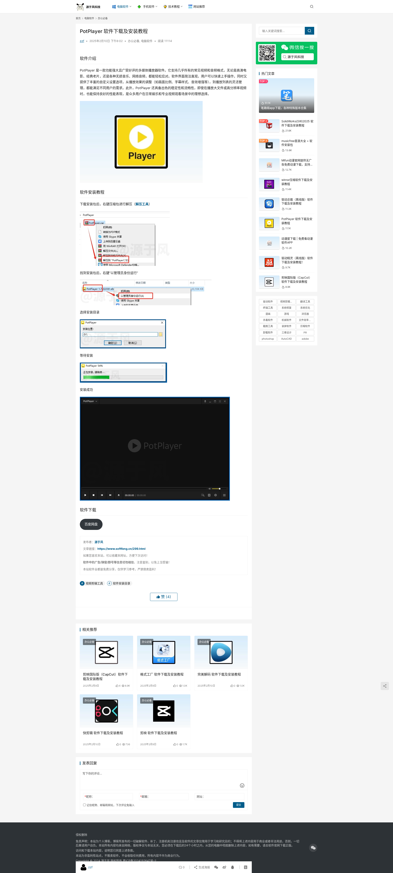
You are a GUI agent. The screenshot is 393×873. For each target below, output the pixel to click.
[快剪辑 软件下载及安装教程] (106, 711)
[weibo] (224, 867)
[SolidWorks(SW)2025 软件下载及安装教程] (269, 125)
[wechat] (216, 867)
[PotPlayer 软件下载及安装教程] (269, 223)
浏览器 (305, 313)
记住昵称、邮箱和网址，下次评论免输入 (110, 805)
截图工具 (268, 326)
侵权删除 (81, 834)
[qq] (232, 867)
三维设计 (286, 332)
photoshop (268, 338)
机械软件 (286, 320)
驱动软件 (268, 301)
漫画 (267, 313)
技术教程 (174, 6)
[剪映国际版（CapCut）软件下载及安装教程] (106, 652)
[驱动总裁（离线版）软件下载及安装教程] (269, 203)
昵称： (90, 796)
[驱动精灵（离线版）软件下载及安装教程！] (269, 262)
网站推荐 (199, 6)
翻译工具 (305, 301)
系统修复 (286, 307)
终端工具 (268, 307)
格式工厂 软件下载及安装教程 (162, 674)
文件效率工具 (306, 320)
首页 (78, 18)
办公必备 (133, 41)
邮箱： (145, 796)
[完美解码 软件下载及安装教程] (221, 652)
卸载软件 (268, 332)
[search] (309, 31)
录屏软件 (286, 326)
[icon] (313, 848)
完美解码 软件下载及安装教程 (219, 674)
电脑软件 (123, 6)
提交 (238, 804)
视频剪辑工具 (94, 583)
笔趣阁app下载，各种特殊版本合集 (283, 108)
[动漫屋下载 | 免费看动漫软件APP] (269, 243)
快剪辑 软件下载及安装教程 (103, 733)
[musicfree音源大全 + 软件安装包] (269, 145)
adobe (305, 338)
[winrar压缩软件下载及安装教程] (269, 184)
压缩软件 (305, 326)
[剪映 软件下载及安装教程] (163, 711)
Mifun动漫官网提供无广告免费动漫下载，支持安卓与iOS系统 (297, 164)
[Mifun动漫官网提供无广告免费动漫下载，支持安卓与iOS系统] (269, 164)
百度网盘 (91, 524)
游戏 (286, 313)
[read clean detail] (246, 867)
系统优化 (305, 307)
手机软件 (148, 6)
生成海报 (204, 867)
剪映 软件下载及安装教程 (158, 733)
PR (305, 332)
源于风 (99, 542)
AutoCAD (286, 338)
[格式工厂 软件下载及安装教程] (163, 652)
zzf (82, 41)
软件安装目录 (121, 583)
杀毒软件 (268, 320)
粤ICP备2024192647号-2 (139, 860)
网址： (201, 796)
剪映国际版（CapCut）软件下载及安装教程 (105, 676)
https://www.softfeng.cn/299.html (121, 548)
